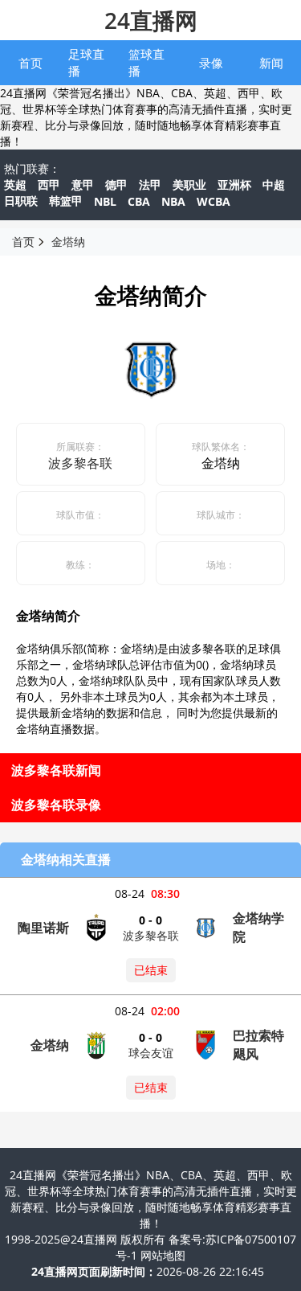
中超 (273, 184)
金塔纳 (68, 241)
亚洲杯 (234, 184)
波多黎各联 (80, 463)
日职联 (21, 200)
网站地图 (162, 1255)
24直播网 (150, 20)
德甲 (116, 184)
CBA (139, 201)
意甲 (82, 184)
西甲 (49, 184)
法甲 (150, 184)
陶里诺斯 (43, 927)
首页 (30, 63)
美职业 (189, 184)
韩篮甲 (66, 200)
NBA (173, 201)
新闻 (271, 63)
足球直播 (86, 62)
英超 (15, 184)
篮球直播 (146, 62)
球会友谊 (150, 1052)
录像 (211, 63)
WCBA (213, 201)
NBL (105, 201)
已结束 (151, 969)
